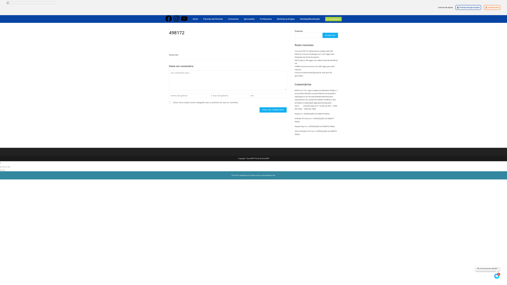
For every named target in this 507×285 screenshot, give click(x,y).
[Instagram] (176, 18)
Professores (266, 19)
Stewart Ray (299, 126)
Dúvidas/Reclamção (310, 19)
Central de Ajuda (445, 7)
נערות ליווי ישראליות (302, 118)
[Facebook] (168, 18)
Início (195, 19)
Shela (297, 114)
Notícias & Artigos (286, 19)
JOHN (297, 90)
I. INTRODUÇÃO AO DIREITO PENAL (316, 114)
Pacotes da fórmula (213, 19)
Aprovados (249, 19)
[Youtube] (184, 18)
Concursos (233, 19)
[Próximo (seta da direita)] (4, 170)
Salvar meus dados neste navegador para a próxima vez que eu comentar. (206, 102)
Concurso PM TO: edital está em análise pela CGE (314, 51)
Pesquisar (299, 31)
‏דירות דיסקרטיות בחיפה (303, 131)
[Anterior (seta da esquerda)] (1, 170)
